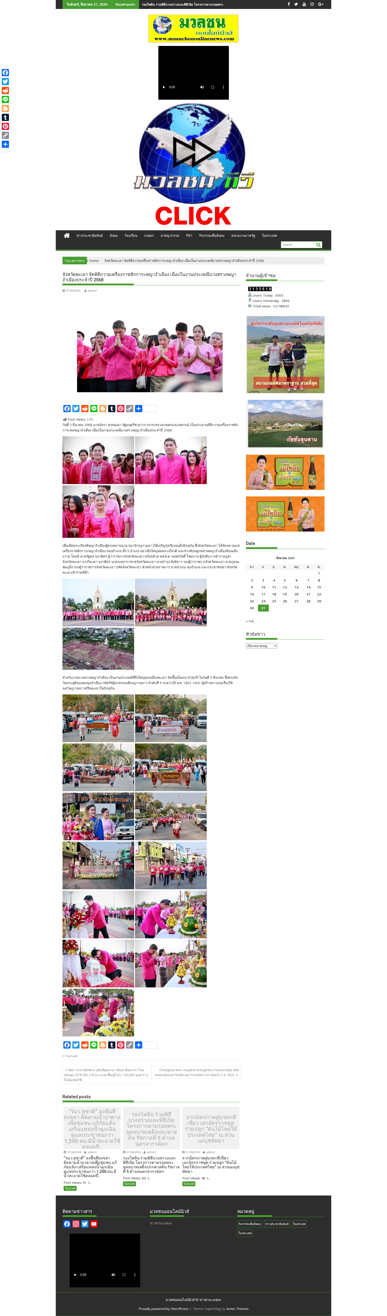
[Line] (5, 99)
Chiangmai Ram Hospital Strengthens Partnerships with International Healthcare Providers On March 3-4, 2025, (197, 1072)
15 (319, 587)
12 (285, 587)
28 (308, 601)
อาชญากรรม (170, 236)
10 (263, 587)
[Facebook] (5, 72)
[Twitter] (5, 81)
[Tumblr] (5, 117)
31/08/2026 (74, 1152)
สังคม (114, 236)
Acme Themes (237, 1308)
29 (319, 601)
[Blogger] (5, 108)
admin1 (92, 291)
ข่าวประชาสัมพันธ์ (89, 236)
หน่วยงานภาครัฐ (243, 236)
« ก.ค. (250, 621)
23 (252, 601)
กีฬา (189, 236)
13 (297, 587)
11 (274, 587)
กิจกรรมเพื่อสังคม (211, 236)
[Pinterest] (5, 126)
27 (297, 601)
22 (319, 594)
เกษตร (149, 236)
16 (252, 594)
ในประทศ (71, 1056)
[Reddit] (5, 90)
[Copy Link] (5, 135)
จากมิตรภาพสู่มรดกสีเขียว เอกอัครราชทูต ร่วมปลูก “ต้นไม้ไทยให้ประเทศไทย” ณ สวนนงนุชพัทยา (211, 1129)
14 (308, 587)
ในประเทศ (269, 236)
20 (297, 594)
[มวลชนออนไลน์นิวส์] (67, 235)
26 (285, 601)
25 (274, 601)
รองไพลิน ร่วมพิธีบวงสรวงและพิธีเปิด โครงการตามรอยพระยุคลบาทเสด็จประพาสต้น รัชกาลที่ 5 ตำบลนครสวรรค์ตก (221, 4)
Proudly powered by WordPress (164, 1308)
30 (252, 608)
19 (285, 594)
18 (274, 594)
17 (263, 594)
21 (308, 594)
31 (263, 608)
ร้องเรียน (131, 236)
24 (263, 601)
